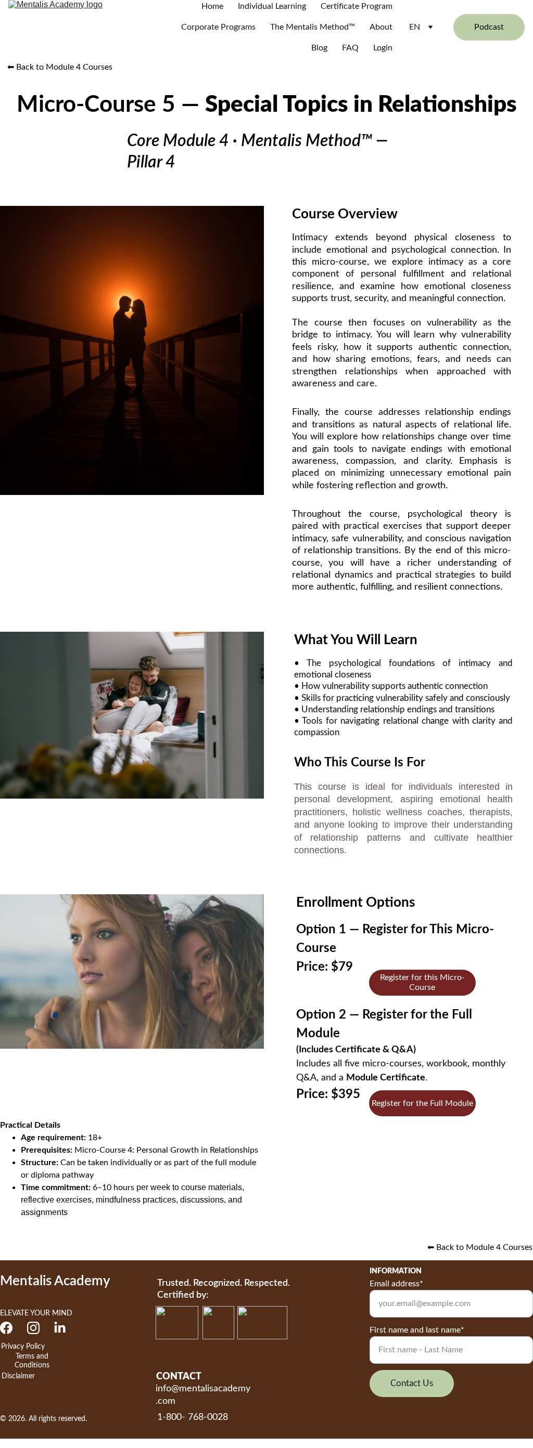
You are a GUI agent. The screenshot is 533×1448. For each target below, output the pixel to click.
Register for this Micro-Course (422, 982)
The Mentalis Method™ (312, 27)
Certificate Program (356, 6)
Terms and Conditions (32, 1361)
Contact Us (411, 1383)
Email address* (396, 1284)
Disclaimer (18, 1376)
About (381, 27)
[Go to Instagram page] (33, 1328)
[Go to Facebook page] (6, 1328)
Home (212, 6)
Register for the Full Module (422, 1103)
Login (382, 48)
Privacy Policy (23, 1346)
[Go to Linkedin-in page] (60, 1328)
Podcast (489, 27)
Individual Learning (272, 6)
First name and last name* (417, 1330)
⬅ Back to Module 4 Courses (59, 67)
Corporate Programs (218, 27)
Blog (319, 48)
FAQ (350, 48)
